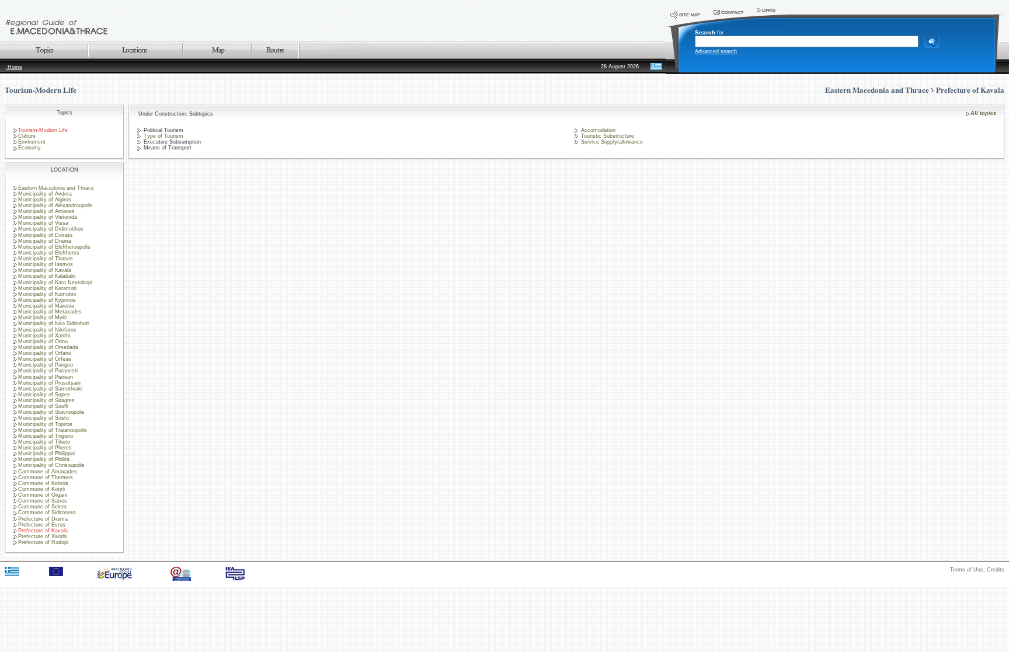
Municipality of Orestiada (48, 347)
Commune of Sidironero (46, 512)
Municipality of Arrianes (46, 211)
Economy (29, 148)
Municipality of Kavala (44, 270)
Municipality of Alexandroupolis (55, 205)
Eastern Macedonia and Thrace (56, 188)
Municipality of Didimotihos (50, 229)
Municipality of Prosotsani (49, 383)
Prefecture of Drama (43, 519)
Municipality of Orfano (44, 353)
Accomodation (597, 130)
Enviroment (32, 142)
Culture (27, 136)
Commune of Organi (42, 495)
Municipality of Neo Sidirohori (53, 323)
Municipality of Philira (43, 459)
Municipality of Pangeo (45, 365)
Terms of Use (966, 570)
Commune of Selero (42, 507)
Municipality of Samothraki (50, 389)
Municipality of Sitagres (46, 400)
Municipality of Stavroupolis (51, 412)
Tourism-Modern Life (40, 89)
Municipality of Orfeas (44, 359)
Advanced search (716, 51)
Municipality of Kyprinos (47, 300)
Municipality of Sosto (43, 418)
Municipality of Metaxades (50, 312)
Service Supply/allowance (611, 142)
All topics (983, 113)
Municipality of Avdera (45, 194)
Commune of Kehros (43, 483)
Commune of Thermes (45, 477)
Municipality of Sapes (44, 395)
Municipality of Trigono (45, 436)
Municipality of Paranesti (48, 371)
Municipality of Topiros (45, 424)
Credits (995, 570)
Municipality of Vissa (43, 223)
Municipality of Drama (44, 241)
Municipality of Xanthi (44, 336)
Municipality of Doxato (45, 235)
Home (14, 67)
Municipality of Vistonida (47, 217)
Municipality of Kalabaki (46, 276)
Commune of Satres (42, 501)
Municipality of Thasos (45, 259)
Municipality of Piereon (45, 377)
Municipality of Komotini (47, 294)
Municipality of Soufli (43, 406)
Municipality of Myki (42, 317)
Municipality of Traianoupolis (52, 430)
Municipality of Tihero (44, 442)
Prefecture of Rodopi (43, 542)
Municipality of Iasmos (45, 264)
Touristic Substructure (606, 136)
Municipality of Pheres (45, 448)
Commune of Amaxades (47, 472)
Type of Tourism (162, 136)
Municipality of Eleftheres (48, 253)
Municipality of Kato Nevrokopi (55, 282)
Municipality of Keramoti (47, 288)
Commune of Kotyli (41, 489)
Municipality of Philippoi (46, 453)
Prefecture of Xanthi (42, 536)
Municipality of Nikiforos (47, 330)
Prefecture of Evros (41, 525)
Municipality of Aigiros (44, 200)
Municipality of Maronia (46, 306)
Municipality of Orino (43, 341)
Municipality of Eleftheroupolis (54, 247)
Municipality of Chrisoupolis (51, 465)
